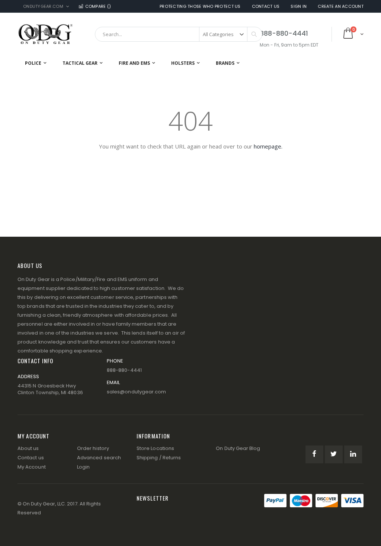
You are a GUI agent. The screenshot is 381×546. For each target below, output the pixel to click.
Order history (93, 448)
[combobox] (178, 34)
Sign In (299, 6)
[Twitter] (334, 454)
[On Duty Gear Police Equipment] (45, 34)
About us (28, 448)
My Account (31, 466)
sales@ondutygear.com (136, 391)
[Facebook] (314, 454)
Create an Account (341, 6)
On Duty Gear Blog (238, 448)
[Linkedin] (353, 454)
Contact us (30, 457)
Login (83, 466)
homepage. (268, 146)
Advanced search (99, 457)
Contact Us (266, 6)
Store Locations (155, 448)
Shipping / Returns (159, 457)
